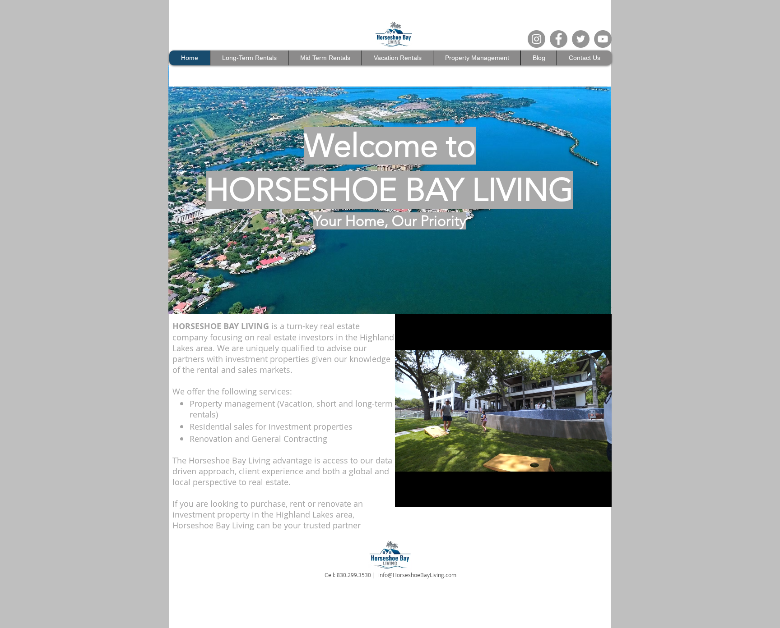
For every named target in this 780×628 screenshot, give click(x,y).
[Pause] (407, 495)
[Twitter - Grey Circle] (581, 39)
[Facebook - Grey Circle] (558, 39)
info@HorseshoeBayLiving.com (417, 574)
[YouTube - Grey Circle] (603, 39)
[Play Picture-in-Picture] (584, 495)
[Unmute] (422, 495)
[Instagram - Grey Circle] (536, 39)
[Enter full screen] (599, 495)
